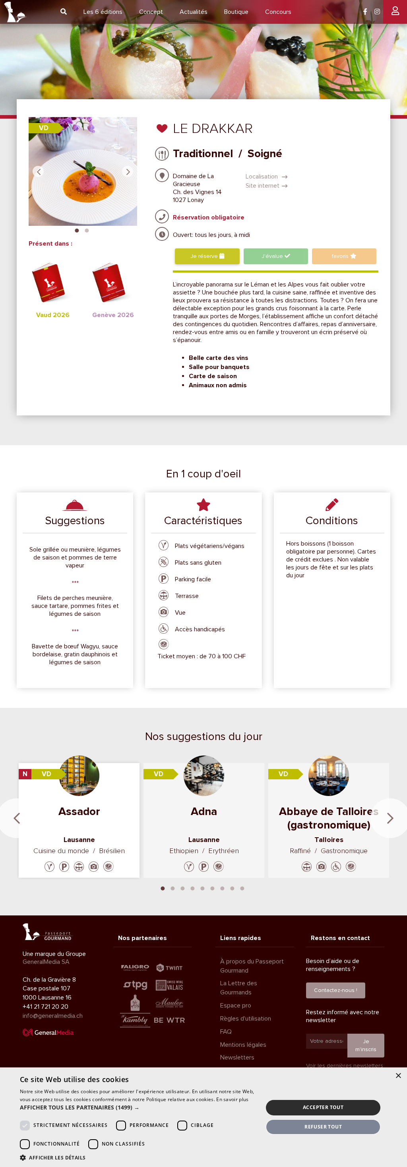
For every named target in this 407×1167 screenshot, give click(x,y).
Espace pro (235, 1005)
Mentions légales (243, 1045)
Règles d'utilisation (245, 1019)
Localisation (262, 177)
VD (43, 128)
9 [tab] (242, 888)
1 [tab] (77, 230)
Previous (38, 171)
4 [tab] (193, 888)
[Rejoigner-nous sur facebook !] (365, 12)
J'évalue (273, 256)
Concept (151, 12)
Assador (79, 811)
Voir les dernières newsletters (344, 1065)
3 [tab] (183, 888)
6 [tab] (213, 888)
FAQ (226, 1032)
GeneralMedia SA (46, 962)
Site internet (262, 186)
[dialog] (203, 1117)
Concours (278, 12)
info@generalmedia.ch (53, 1016)
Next (127, 171)
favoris (341, 256)
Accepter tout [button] (323, 1107)
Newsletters (237, 1057)
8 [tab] (232, 888)
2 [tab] (87, 230)
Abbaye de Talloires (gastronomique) (329, 818)
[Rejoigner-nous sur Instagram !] (377, 12)
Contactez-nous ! (335, 990)
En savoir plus (232, 1099)
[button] (138, 1107)
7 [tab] (223, 888)
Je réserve (204, 256)
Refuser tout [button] (323, 1126)
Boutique (236, 12)
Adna (204, 811)
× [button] (398, 1076)
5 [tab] (203, 888)
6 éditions (102, 12)
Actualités (193, 12)
